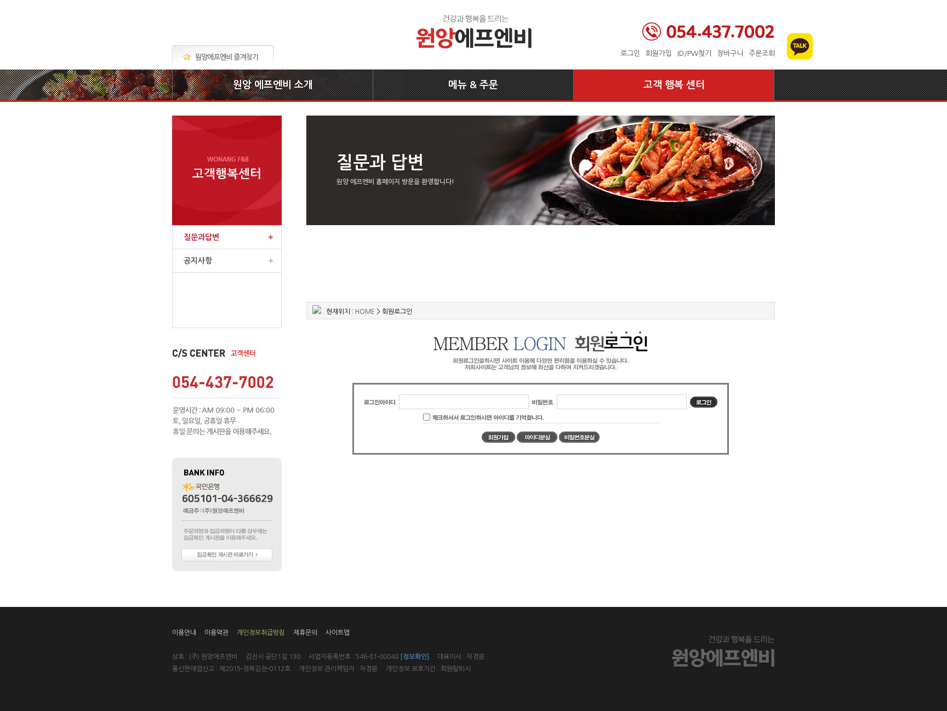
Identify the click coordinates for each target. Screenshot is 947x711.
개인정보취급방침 (261, 632)
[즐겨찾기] (222, 57)
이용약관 (216, 632)
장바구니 (730, 53)
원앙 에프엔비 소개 (273, 85)
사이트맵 (338, 632)
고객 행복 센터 (674, 85)
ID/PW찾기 (694, 53)
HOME (365, 311)
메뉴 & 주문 (473, 85)
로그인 (630, 53)
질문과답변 (201, 237)
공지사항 (198, 261)
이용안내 (184, 632)
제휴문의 (305, 632)
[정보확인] (414, 656)
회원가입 (659, 53)
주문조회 (762, 53)
